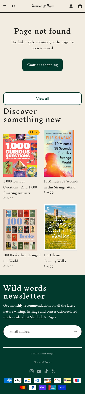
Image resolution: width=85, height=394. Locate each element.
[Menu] (4, 6)
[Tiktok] (46, 371)
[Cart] (80, 6)
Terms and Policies (42, 362)
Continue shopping (42, 64)
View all (42, 98)
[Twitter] (53, 371)
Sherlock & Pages (46, 353)
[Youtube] (38, 371)
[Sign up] (75, 331)
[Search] (13, 6)
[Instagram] (31, 371)
